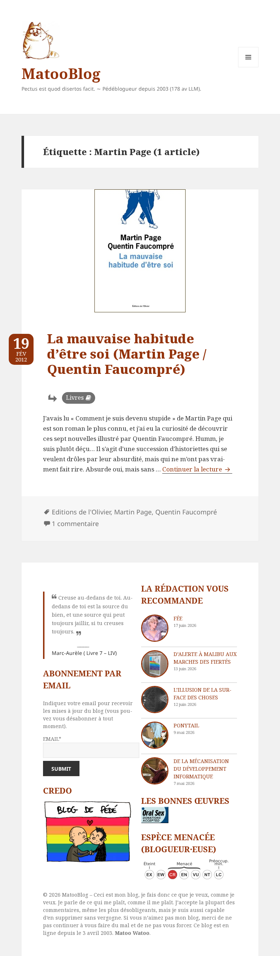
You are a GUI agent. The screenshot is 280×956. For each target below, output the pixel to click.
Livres (75, 398)
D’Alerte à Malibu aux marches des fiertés (205, 658)
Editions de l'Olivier (81, 511)
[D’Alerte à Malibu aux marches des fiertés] (154, 664)
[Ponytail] (154, 735)
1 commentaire (75, 523)
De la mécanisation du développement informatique (201, 769)
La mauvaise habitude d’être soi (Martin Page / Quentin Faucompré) (126, 354)
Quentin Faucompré (186, 511)
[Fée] (154, 628)
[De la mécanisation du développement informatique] (154, 771)
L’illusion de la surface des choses (203, 693)
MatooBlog (61, 73)
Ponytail (186, 725)
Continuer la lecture (197, 469)
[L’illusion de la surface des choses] (154, 699)
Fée (178, 618)
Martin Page (133, 511)
